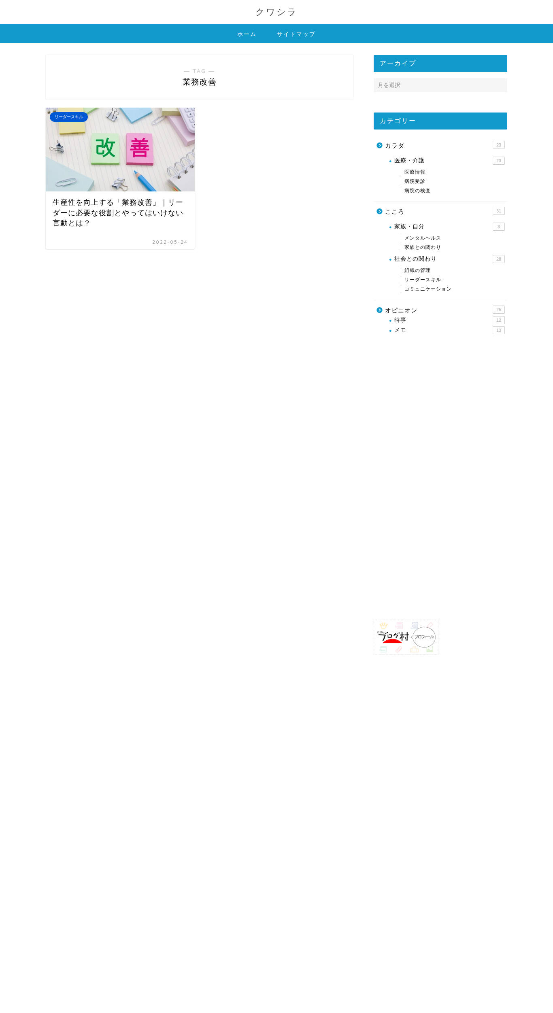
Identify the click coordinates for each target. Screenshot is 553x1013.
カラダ (443, 145)
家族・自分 (447, 226)
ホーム (247, 34)
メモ (447, 330)
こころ (443, 211)
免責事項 (123, 1003)
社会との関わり (447, 259)
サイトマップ (296, 34)
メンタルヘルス (422, 238)
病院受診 (414, 181)
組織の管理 (417, 270)
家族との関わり (422, 247)
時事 (447, 320)
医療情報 (414, 172)
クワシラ (276, 11)
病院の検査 (417, 190)
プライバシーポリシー (76, 1003)
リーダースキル (422, 279)
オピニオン (443, 310)
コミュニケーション (428, 289)
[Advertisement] (434, 476)
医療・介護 (447, 160)
